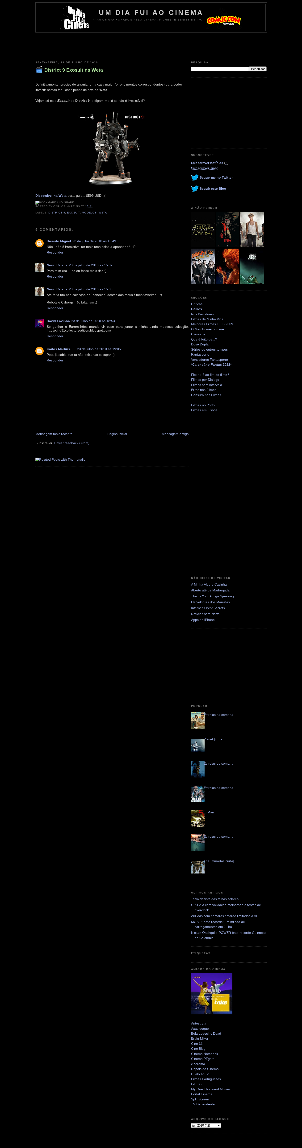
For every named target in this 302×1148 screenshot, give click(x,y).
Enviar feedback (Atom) (71, 443)
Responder (55, 252)
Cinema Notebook (204, 1054)
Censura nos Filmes (206, 395)
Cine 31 (197, 1044)
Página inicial (117, 434)
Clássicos (198, 334)
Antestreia (198, 1023)
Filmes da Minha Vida (207, 319)
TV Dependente (203, 1104)
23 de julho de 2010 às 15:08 (91, 289)
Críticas (196, 304)
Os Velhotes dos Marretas (210, 602)
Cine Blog (198, 1048)
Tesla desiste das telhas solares (215, 899)
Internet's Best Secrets (208, 608)
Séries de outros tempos (209, 349)
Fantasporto (200, 354)
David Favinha (58, 321)
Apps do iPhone (203, 620)
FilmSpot (197, 1084)
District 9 (56, 212)
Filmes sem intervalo (206, 385)
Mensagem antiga (175, 434)
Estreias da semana (218, 715)
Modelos (89, 212)
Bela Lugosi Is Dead (206, 1033)
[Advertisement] (151, 45)
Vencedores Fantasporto (209, 359)
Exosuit (73, 212)
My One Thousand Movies (211, 1089)
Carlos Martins (58, 349)
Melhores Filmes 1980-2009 (212, 324)
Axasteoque (200, 1028)
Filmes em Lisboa (204, 410)
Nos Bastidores (202, 314)
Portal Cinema (201, 1094)
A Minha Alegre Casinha (209, 584)
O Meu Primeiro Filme (207, 329)
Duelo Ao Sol (200, 1074)
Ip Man (209, 812)
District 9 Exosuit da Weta (73, 70)
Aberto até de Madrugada (210, 590)
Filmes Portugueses (206, 1079)
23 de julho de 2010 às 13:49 (94, 241)
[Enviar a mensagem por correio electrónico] (94, 206)
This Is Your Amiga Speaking (212, 596)
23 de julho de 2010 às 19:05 (99, 349)
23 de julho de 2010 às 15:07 (91, 265)
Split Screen (200, 1099)
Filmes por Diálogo (205, 379)
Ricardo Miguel (59, 241)
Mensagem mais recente (53, 434)
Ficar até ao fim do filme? (210, 375)
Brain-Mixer (199, 1038)
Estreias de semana (218, 763)
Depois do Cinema (205, 1069)
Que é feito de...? (204, 339)
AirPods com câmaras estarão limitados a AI (224, 916)
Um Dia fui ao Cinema (151, 12)
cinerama (198, 1064)
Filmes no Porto (203, 405)
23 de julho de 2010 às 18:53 (93, 321)
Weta (103, 212)
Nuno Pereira (57, 265)
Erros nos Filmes (203, 390)
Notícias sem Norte (205, 614)
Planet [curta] (213, 739)
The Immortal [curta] (219, 861)
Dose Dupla (200, 344)
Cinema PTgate (202, 1059)
